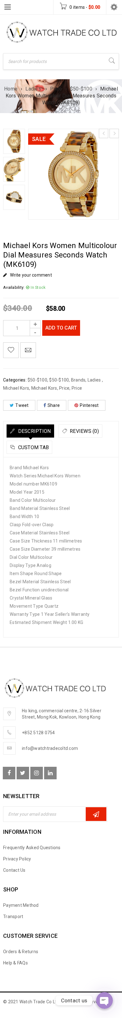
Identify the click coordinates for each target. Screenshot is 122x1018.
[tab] (30, 431)
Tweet (21, 405)
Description (34, 431)
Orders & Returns (20, 951)
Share (54, 405)
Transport (13, 916)
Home (11, 89)
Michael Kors (16, 388)
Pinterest (89, 405)
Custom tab (33, 447)
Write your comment (31, 275)
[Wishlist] (11, 350)
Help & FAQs (15, 962)
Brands (78, 379)
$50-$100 (81, 89)
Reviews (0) (84, 431)
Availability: (13, 287)
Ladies (33, 89)
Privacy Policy (17, 858)
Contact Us (14, 870)
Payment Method (21, 905)
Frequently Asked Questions (32, 847)
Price (56, 89)
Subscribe (96, 814)
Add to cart (61, 328)
